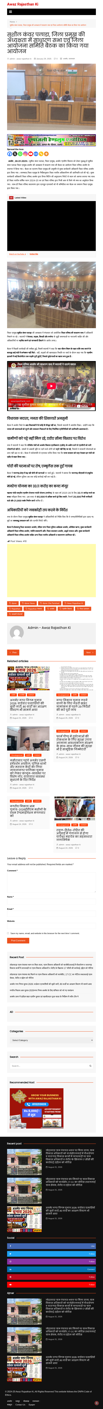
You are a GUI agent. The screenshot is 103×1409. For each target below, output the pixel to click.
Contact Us (20, 1405)
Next (88, 652)
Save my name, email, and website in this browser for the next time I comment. (45, 933)
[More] (46, 154)
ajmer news (30, 603)
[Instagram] (25, 154)
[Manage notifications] (97, 1403)
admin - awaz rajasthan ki (20, 59)
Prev (14, 652)
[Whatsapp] (20, 154)
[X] (15, 154)
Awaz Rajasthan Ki (22, 4)
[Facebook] (9, 154)
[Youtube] (30, 154)
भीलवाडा (26, 1401)
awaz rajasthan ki (75, 603)
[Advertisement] (51, 570)
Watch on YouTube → (17, 254)
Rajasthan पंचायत (35, 609)
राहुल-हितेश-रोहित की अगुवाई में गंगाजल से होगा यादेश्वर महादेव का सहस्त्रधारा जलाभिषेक (74, 835)
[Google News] (36, 154)
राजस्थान (72, 59)
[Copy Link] (41, 154)
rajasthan (16, 609)
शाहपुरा (9, 1405)
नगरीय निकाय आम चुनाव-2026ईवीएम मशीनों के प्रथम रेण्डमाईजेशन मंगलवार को (28, 811)
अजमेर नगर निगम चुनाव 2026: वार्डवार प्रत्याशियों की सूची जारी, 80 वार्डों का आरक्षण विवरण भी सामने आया (28, 705)
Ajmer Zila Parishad (51, 603)
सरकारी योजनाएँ (17, 614)
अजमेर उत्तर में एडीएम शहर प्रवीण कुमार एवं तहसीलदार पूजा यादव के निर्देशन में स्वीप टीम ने (44, 996)
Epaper (32, 1405)
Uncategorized (63, 695)
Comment (12, 870)
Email (10, 909)
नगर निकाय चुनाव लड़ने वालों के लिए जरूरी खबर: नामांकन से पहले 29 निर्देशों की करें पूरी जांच (73, 705)
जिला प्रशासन (84, 609)
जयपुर (17, 1401)
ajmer (14, 603)
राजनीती (21, 695)
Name (10, 897)
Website (11, 921)
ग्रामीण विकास (67, 609)
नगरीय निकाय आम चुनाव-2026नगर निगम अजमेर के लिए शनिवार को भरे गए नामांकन (42, 990)
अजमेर (65, 59)
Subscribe (34, 254)
